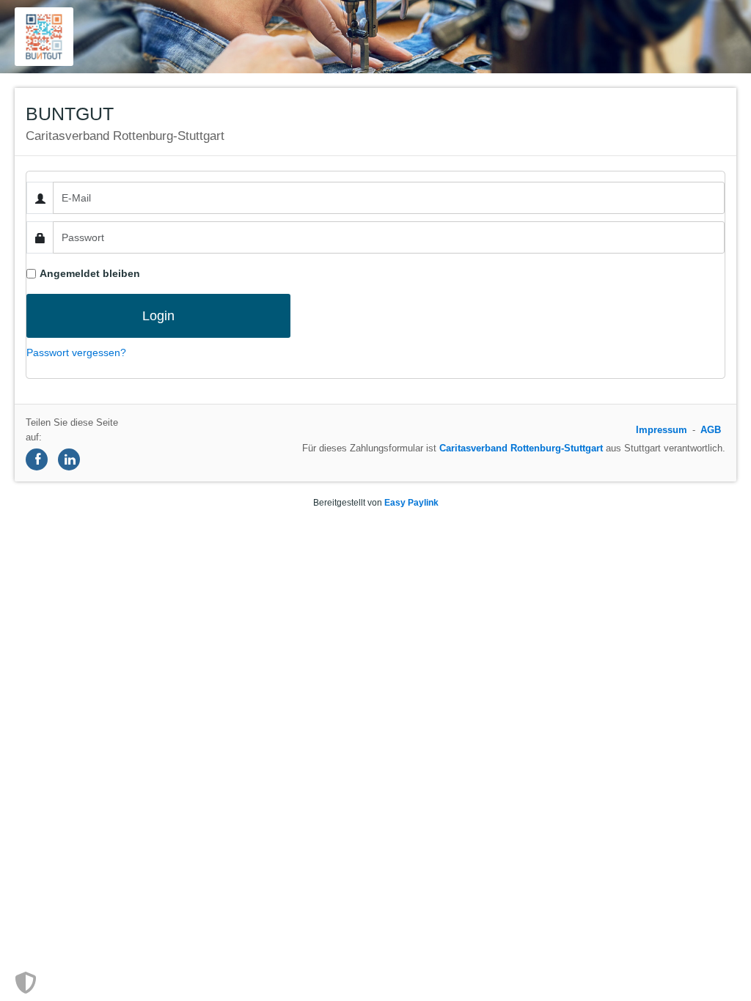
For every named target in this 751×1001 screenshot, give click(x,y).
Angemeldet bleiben (90, 273)
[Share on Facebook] (37, 459)
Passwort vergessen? (76, 352)
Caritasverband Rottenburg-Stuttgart (521, 448)
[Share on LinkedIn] (69, 459)
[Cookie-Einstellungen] (26, 983)
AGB (710, 429)
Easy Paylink (411, 503)
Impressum (661, 429)
